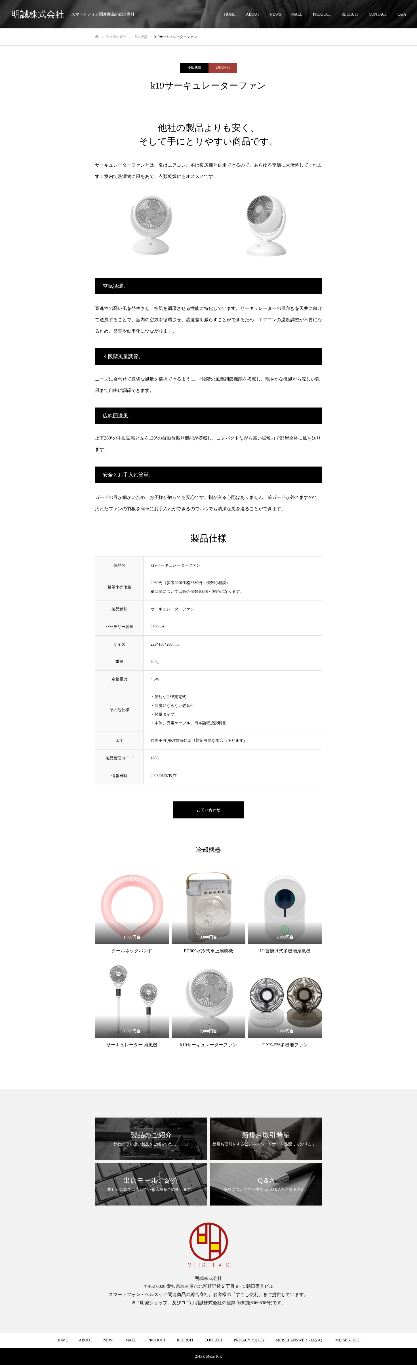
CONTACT (378, 14)
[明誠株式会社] (208, 1245)
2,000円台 (223, 68)
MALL (297, 14)
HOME (230, 14)
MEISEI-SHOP (348, 1340)
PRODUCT (322, 14)
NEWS (275, 14)
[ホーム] (96, 37)
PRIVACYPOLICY (249, 1340)
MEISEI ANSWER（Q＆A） (300, 1340)
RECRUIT (350, 14)
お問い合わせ (208, 810)
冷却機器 (194, 68)
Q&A (401, 14)
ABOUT (253, 14)
